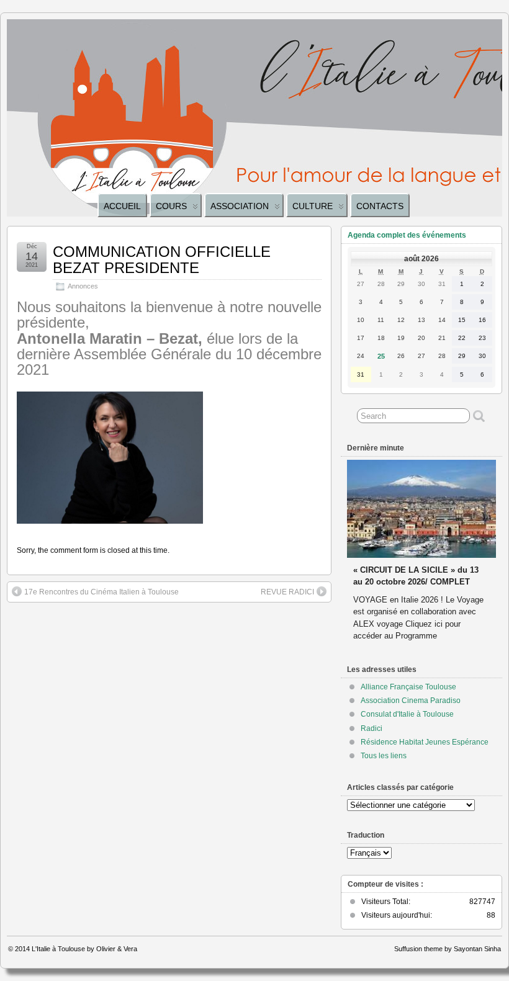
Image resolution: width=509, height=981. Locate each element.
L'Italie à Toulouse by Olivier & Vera (84, 948)
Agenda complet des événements (407, 235)
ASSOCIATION (239, 206)
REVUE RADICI (287, 592)
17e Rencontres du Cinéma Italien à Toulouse (101, 592)
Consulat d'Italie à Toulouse (407, 714)
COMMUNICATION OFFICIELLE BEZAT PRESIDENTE (162, 259)
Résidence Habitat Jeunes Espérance (425, 742)
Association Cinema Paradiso (411, 700)
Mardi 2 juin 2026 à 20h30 (402, 558)
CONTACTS (379, 206)
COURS (171, 206)
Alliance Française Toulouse (408, 687)
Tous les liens (384, 755)
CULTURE (312, 206)
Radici (371, 728)
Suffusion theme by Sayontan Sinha (447, 948)
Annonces (83, 286)
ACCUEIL (122, 206)
